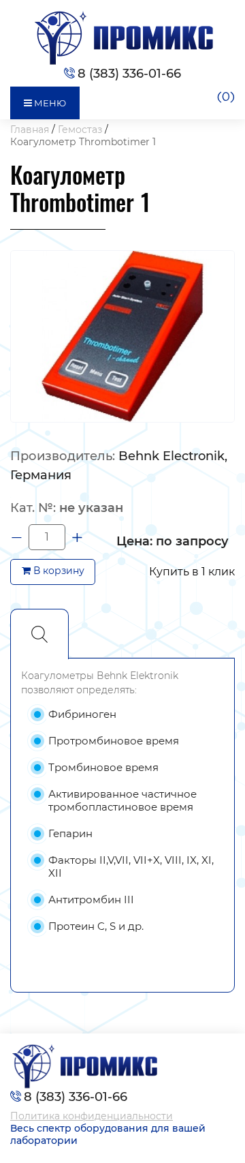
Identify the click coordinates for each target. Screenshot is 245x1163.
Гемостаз (80, 129)
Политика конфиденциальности (91, 1116)
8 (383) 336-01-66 (129, 73)
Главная (29, 129)
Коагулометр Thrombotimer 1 (83, 142)
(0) (225, 97)
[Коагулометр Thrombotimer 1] (122, 335)
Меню (49, 102)
